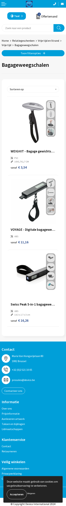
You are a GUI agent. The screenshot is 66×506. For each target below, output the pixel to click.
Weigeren (31, 493)
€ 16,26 (19, 320)
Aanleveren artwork (13, 419)
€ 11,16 (19, 242)
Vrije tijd (6, 45)
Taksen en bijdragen (13, 424)
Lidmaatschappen (12, 429)
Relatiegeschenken (23, 40)
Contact (6, 446)
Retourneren (9, 451)
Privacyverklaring (12, 473)
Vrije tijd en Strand (48, 40)
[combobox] (28, 28)
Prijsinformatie (11, 413)
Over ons (7, 408)
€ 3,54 (19, 167)
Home (5, 40)
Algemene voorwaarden (15, 468)
